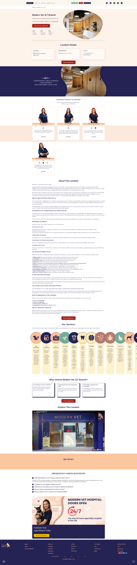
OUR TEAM (73, 551)
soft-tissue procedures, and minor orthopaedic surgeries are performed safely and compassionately (64, 263)
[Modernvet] (6, 543)
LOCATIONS (97, 544)
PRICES (73, 548)
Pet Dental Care (82, 348)
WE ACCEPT (120, 551)
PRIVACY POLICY (122, 544)
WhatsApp (41, 302)
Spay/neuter (40, 263)
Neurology (91, 346)
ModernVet (34, 7)
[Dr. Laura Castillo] (94, 107)
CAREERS (50, 546)
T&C (119, 546)
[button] (68, 478)
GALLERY (50, 548)
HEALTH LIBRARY (29, 548)
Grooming (65, 346)
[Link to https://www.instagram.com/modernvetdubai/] (114, 3)
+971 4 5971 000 (40, 300)
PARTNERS (50, 553)
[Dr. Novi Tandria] (68, 107)
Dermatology (110, 346)
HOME (26, 544)
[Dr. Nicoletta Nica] (43, 107)
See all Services (87, 54)
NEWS (26, 546)
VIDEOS (73, 544)
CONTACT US (97, 548)
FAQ (95, 546)
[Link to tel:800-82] (122, 3)
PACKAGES (50, 551)
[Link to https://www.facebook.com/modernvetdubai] (107, 3)
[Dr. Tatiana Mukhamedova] (43, 142)
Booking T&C (120, 548)
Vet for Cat (120, 346)
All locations (38, 7)
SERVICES (73, 546)
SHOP (95, 551)
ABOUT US (50, 544)
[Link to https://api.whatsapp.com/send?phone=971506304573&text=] (118, 3)
